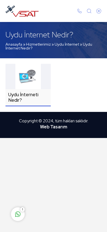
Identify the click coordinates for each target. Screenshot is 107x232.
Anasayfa (13, 44)
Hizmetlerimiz (38, 44)
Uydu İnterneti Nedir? (23, 97)
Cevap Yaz (52, 192)
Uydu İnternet (67, 44)
